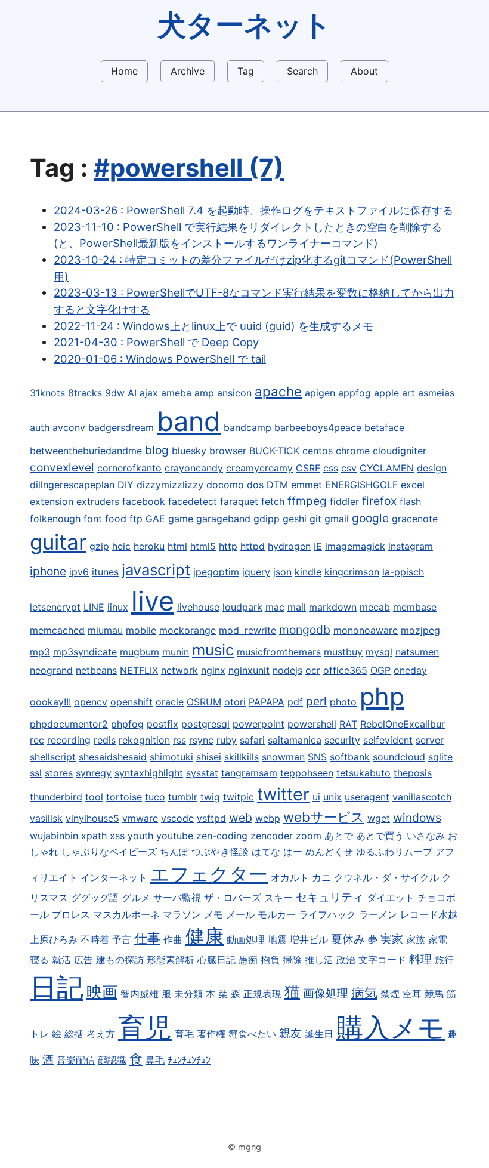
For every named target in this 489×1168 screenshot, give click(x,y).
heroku (149, 546)
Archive (188, 71)
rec (37, 740)
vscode (177, 818)
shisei (208, 757)
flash (410, 501)
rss (179, 740)
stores (59, 773)
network (179, 670)
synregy (94, 773)
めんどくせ (329, 852)
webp (267, 818)
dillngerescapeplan (72, 485)
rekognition (144, 740)
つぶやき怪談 (220, 852)
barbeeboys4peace (317, 427)
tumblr (182, 797)
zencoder (271, 836)
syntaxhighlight (148, 773)
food (115, 519)
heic (121, 546)
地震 (277, 939)
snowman (283, 757)
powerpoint (258, 724)
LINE (93, 607)
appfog (354, 393)
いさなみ (426, 836)
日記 (56, 988)
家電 (437, 939)
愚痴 (248, 960)
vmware (140, 818)
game (180, 519)
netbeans (96, 670)
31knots (47, 393)
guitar (58, 542)
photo (343, 702)
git (315, 519)
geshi (295, 519)
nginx (213, 670)
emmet (306, 485)
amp (204, 393)
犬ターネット (244, 24)
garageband (223, 519)
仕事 (147, 938)
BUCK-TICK (274, 451)
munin (175, 652)
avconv (68, 427)
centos (317, 451)
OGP (380, 670)
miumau (105, 630)
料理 (420, 959)
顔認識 (112, 1060)
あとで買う (380, 836)
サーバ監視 (177, 898)
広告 (83, 960)
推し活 (319, 960)
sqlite (440, 757)
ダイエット (390, 898)
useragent (367, 797)
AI (132, 393)
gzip (99, 546)
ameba (176, 393)
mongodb (304, 629)
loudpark (242, 607)
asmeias (436, 393)
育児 (145, 1028)
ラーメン (378, 914)
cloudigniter (399, 451)
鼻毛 (155, 1060)
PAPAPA (266, 702)
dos (255, 485)
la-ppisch (403, 572)
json (282, 572)
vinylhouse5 (92, 818)
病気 (364, 992)
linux (117, 607)
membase (415, 607)
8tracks (85, 393)
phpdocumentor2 (69, 724)
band (189, 421)
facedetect (192, 501)
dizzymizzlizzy (170, 485)
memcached (57, 630)
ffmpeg (307, 501)
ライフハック (327, 914)
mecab (375, 607)
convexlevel (62, 467)
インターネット (114, 877)
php (382, 696)
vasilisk (46, 818)
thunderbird (56, 797)
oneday (410, 670)
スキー (278, 898)
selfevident (388, 740)
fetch (272, 501)
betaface (384, 427)
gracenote (415, 519)
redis (105, 740)
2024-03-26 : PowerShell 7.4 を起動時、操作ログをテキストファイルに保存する (253, 210)
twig (210, 797)
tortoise (124, 797)
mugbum (139, 652)
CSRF (308, 468)
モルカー (277, 914)
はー (292, 852)
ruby (226, 740)
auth (39, 427)
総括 (73, 1034)
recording (69, 740)
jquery (256, 572)
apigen (320, 393)
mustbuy (343, 652)
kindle (308, 572)
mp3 (40, 652)
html (177, 546)
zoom (308, 836)
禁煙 (390, 994)
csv (349, 468)
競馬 (434, 994)
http (228, 546)
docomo (225, 485)
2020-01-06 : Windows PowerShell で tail (160, 358)
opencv (90, 702)
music (213, 649)
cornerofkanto (129, 468)
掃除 (292, 960)
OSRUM (204, 702)
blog (157, 450)
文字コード (382, 960)
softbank (350, 757)
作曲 (172, 939)
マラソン (182, 914)
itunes (105, 572)
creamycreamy (259, 468)
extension (51, 501)
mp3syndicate (85, 652)
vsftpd (211, 818)
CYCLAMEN (387, 468)
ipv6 (79, 572)
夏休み (348, 939)
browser (227, 451)
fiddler (344, 501)
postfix (162, 724)
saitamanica (294, 740)
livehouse (198, 607)
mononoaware (365, 630)
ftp (136, 519)
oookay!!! (50, 702)
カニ (321, 877)
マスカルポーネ (126, 914)
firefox (379, 501)
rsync (201, 740)
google (370, 518)
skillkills (241, 757)
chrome (353, 451)
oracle (170, 702)
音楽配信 (76, 1060)
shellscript (53, 757)
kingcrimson (351, 572)
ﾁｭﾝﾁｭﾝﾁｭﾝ (189, 1060)
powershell (311, 724)
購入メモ (390, 1028)
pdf (295, 702)
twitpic (238, 797)
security (342, 740)
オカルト (290, 877)
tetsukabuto (363, 773)
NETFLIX (139, 670)
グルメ (136, 898)
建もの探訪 (120, 960)
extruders (97, 501)
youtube (174, 836)
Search (302, 71)
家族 (415, 939)
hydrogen (289, 546)
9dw (115, 393)
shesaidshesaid (113, 757)
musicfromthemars (279, 652)
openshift (131, 702)
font (92, 519)
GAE (155, 519)
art (408, 393)
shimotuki (171, 757)
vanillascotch (421, 797)
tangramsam (249, 773)
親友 (290, 1033)
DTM (277, 485)
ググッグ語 (95, 898)
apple (386, 393)
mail (296, 607)
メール (240, 914)
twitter (283, 794)
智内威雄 (139, 994)
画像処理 (325, 993)
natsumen (417, 652)
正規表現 (262, 994)
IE (318, 546)
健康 (204, 936)
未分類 (188, 994)
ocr (312, 670)
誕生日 (319, 1034)
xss (117, 836)
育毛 (184, 1034)
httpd (252, 546)
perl (316, 701)
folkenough (55, 519)
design (432, 468)
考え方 (100, 1034)
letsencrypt (55, 607)
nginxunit (249, 670)
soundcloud (399, 757)
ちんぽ (174, 852)
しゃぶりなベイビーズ (109, 852)
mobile (141, 630)
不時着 (95, 939)
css (330, 468)
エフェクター (209, 874)
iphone (48, 571)
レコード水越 (428, 914)
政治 (345, 960)
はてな (266, 852)
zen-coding (221, 836)
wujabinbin (54, 836)
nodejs (287, 670)
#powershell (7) (189, 168)
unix (332, 797)
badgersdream (121, 427)
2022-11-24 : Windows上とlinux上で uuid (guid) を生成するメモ (213, 325)
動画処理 (246, 939)
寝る (39, 960)
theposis (413, 773)
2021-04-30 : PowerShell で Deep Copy (156, 342)
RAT (348, 724)
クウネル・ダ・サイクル (386, 877)
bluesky (189, 451)
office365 (345, 670)
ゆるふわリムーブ (394, 852)
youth (140, 836)
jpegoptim (216, 572)
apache (278, 391)
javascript (156, 569)
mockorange (187, 630)
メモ (213, 914)
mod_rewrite (247, 630)
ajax (149, 393)
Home (124, 71)
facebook (143, 501)
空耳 (412, 994)
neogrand (51, 670)
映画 (101, 991)
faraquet (239, 501)
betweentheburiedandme (86, 451)
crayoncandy (194, 468)
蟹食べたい (252, 1034)
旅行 (444, 960)
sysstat (202, 773)
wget (378, 818)
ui (316, 797)
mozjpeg (420, 630)
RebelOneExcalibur (402, 724)
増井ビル (309, 939)
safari (252, 740)
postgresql (205, 724)
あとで (338, 836)
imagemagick (355, 546)
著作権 (211, 1034)
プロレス (71, 914)
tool (94, 797)
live (152, 601)
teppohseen (306, 773)
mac (274, 607)
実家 (391, 939)
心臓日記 (216, 960)
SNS (317, 757)
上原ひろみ (54, 939)
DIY (125, 485)
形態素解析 (170, 960)
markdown (333, 607)
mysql (379, 652)
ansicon (234, 393)
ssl (36, 773)
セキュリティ (330, 897)
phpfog (127, 724)
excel (413, 485)
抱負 (270, 960)
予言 (121, 939)
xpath (94, 836)
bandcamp (247, 427)
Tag (245, 71)
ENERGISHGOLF (361, 485)
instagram (410, 546)
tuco (155, 797)
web (240, 817)
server (430, 740)
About (364, 71)
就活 (61, 960)
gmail (336, 519)
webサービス (323, 817)
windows (417, 817)
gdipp (266, 519)
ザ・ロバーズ (232, 898)
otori (235, 702)
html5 (203, 546)
